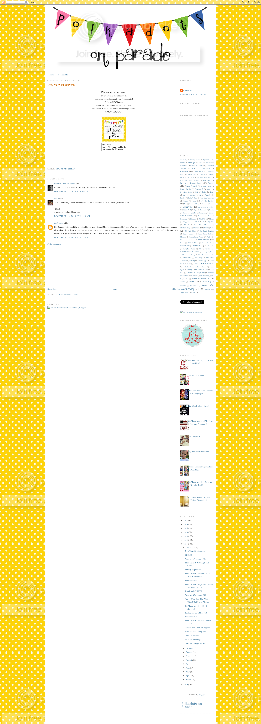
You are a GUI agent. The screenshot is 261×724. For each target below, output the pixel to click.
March (189, 679)
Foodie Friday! (191, 580)
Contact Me (63, 74)
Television (194, 276)
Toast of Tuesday (200, 278)
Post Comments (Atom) (68, 294)
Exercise (192, 195)
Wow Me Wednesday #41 (195, 558)
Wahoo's (183, 286)
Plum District (203, 239)
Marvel (186, 225)
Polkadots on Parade (191, 705)
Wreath (207, 289)
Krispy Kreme (187, 222)
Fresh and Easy (194, 204)
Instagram (202, 213)
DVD (196, 192)
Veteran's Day (206, 282)
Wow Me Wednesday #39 (195, 631)
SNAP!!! (188, 554)
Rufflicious (187, 257)
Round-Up (210, 255)
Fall (200, 195)
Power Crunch (206, 243)
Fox (185, 204)
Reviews (195, 251)
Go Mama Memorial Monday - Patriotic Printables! (200, 422)
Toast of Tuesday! (192, 635)
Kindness (193, 219)
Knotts (202, 218)
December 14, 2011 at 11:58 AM (72, 216)
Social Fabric (201, 267)
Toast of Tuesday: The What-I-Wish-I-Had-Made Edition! (197, 600)
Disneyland (199, 189)
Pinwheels (183, 240)
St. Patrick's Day (201, 269)
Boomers (183, 165)
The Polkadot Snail (196, 375)
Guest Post (187, 210)
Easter (204, 192)
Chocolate (206, 168)
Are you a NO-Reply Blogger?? (198, 627)
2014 (186, 532)
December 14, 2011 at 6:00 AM (71, 191)
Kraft (212, 219)
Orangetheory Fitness (196, 237)
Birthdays (191, 162)
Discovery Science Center (191, 183)
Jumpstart (201, 216)
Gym (195, 210)
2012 (186, 540)
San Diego (199, 258)
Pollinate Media (193, 243)
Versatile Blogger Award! (195, 643)
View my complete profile (193, 95)
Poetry (182, 243)
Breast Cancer (196, 165)
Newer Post (51, 289)
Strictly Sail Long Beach (196, 273)
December (190, 547)
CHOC (194, 168)
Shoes (189, 264)
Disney (211, 183)
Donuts (209, 189)
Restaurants (184, 252)
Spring (189, 269)
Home (51, 74)
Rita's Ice (201, 255)
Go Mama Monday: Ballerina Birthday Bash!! (200, 483)
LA (203, 222)
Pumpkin (211, 246)
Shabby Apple (202, 261)
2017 (186, 520)
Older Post (176, 289)
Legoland (210, 222)
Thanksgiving (204, 276)
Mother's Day (185, 228)
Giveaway (187, 206)
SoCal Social (189, 267)
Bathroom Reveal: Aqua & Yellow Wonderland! (199, 499)
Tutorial (182, 282)
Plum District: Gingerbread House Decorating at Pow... (199, 586)
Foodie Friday (207, 200)
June (188, 667)
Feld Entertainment (207, 198)
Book (200, 162)
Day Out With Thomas (189, 180)
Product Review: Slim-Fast (196, 612)
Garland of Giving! (193, 639)
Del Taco (206, 180)
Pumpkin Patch (189, 249)
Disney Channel (191, 186)
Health (211, 210)
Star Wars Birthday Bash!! (198, 406)
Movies (196, 227)
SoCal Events (207, 263)
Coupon (202, 174)
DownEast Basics (186, 192)
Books (208, 162)
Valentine (193, 281)
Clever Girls (198, 171)
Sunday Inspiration (193, 569)
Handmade (203, 210)
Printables (197, 245)
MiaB (56, 198)
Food (194, 200)
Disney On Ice (185, 189)
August (189, 660)
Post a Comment (54, 243)
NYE (206, 228)
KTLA (197, 222)
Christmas (184, 171)
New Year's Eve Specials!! (195, 551)
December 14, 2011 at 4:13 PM (71, 237)
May (188, 671)
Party (209, 237)
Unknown (187, 90)
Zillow (193, 292)
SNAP (196, 264)
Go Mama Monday (206, 206)
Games (211, 204)
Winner (193, 285)
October (189, 652)
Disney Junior (206, 186)
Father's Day (192, 198)
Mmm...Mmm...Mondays (202, 225)
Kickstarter (183, 219)
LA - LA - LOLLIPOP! (194, 591)
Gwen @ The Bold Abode (64, 183)
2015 (186, 528)
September (190, 656)
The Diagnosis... (194, 436)
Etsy (184, 195)
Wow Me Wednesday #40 (195, 595)
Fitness (186, 201)
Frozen (204, 204)
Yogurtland (184, 292)
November (190, 648)
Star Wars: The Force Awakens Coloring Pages (200, 392)
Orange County (188, 234)
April (188, 675)
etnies (211, 192)
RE (200, 249)
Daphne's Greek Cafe (204, 177)
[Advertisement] (70, 266)
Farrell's (208, 195)
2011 (186, 544)
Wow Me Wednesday (65, 169)
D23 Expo (190, 177)
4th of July (183, 160)
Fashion (182, 198)
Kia (209, 216)
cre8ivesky (58, 222)
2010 (186, 684)
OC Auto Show (190, 231)
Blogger (201, 694)
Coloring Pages (192, 174)
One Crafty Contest (207, 231)
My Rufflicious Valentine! (198, 451)
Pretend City (185, 246)
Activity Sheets (195, 160)
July (188, 663)
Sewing (192, 260)
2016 (186, 524)
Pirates (192, 240)
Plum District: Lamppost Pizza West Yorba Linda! (197, 575)
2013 (186, 536)
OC (212, 227)
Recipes (207, 249)
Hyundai (193, 213)
